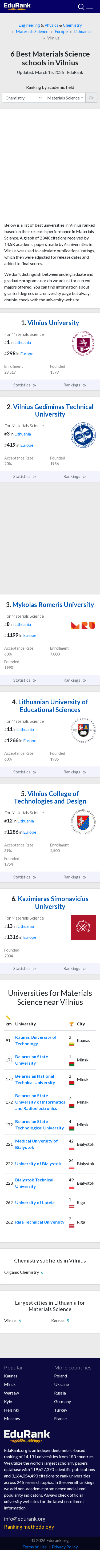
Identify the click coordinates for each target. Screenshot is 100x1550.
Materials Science (32, 31)
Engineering (29, 24)
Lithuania (82, 31)
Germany (62, 1401)
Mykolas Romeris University (50, 604)
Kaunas (10, 1375)
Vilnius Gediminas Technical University (50, 410)
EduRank (75, 72)
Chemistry (72, 24)
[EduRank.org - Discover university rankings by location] (17, 6)
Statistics (22, 384)
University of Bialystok (38, 1163)
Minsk (10, 1384)
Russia (60, 1392)
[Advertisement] (50, 168)
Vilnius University (50, 322)
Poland (60, 1375)
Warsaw (11, 1392)
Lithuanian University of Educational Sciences (50, 705)
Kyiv (8, 1401)
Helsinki (11, 1409)
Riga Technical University (40, 1221)
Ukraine (61, 1384)
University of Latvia (35, 1202)
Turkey (60, 1409)
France (60, 1418)
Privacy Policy (65, 1546)
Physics (51, 24)
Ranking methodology (29, 1527)
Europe (61, 31)
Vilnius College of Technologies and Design (50, 797)
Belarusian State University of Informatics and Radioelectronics (40, 1102)
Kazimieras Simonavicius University (50, 902)
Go (91, 97)
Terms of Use (34, 1546)
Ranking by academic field (50, 87)
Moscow (12, 1418)
